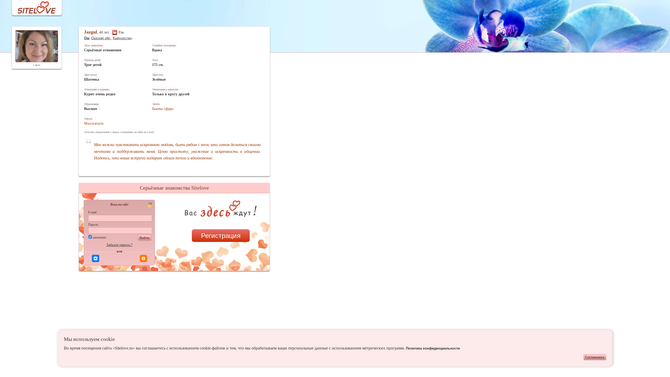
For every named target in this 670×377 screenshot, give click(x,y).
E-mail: (92, 212)
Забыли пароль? (119, 245)
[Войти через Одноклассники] (143, 258)
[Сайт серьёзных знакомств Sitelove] (32, 6)
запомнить (99, 237)
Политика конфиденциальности (433, 348)
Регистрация (221, 236)
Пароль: (93, 224)
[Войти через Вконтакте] (95, 258)
